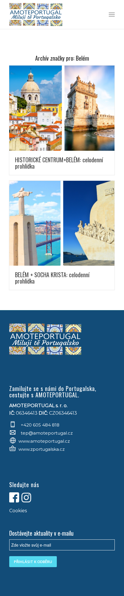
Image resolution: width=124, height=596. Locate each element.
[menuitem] (112, 14)
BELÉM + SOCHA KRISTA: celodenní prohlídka (52, 277)
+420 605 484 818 (40, 425)
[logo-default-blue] (51, 14)
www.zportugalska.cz (41, 449)
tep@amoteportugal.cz (46, 433)
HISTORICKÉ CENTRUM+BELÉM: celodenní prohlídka (59, 162)
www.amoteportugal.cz (44, 441)
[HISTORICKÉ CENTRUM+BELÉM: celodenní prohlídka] (61, 108)
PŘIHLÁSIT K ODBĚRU (33, 561)
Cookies (18, 510)
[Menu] (112, 14)
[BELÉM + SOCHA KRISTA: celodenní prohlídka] (61, 223)
